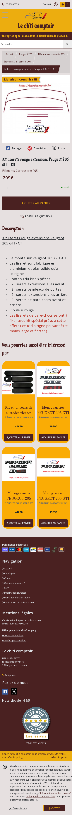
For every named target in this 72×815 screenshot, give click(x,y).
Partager (16, 148)
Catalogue (9, 573)
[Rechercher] (67, 44)
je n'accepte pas (18, 808)
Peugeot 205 (25, 54)
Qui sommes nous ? (14, 583)
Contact (47, 4)
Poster (61, 148)
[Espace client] (55, 4)
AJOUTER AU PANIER (36, 203)
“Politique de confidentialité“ (40, 796)
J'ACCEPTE (54, 808)
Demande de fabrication (17, 597)
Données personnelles (14, 640)
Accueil (9, 54)
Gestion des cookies (12, 635)
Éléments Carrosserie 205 (17, 61)
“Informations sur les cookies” (55, 793)
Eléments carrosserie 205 (51, 54)
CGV (6, 587)
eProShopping (15, 757)
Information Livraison (15, 592)
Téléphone (10, 675)
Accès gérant (61, 757)
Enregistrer (39, 148)
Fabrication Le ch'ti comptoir (19, 602)
